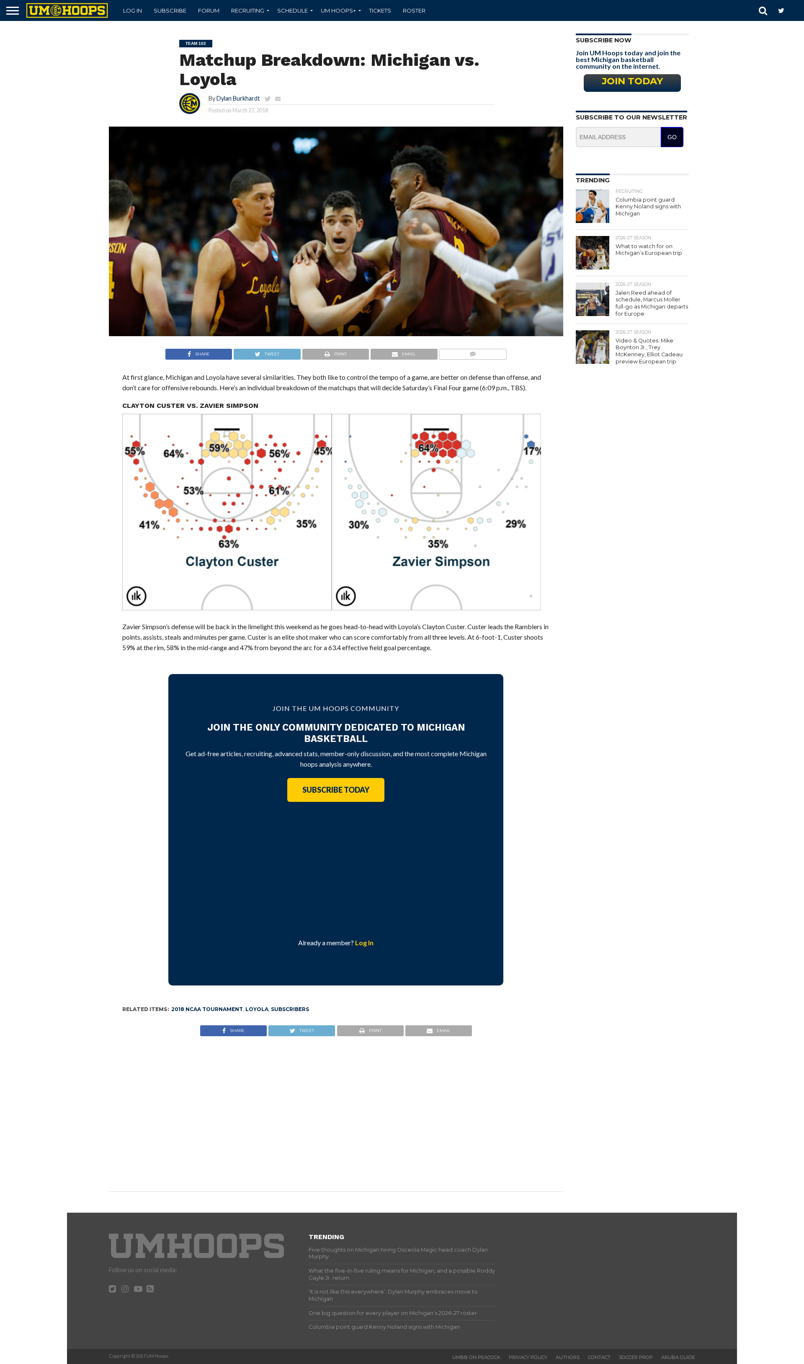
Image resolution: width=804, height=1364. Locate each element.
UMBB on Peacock (476, 1357)
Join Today (632, 81)
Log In (132, 10)
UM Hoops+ (338, 10)
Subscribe (170, 10)
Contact (599, 1357)
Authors (568, 1357)
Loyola (256, 1009)
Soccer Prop (636, 1357)
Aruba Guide (678, 1357)
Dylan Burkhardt (238, 98)
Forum (208, 10)
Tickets (380, 10)
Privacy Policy (528, 1357)
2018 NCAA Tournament (207, 1009)
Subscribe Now (603, 40)
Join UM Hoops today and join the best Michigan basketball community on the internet (628, 59)
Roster (414, 10)
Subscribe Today (335, 789)
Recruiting (247, 10)
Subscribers (290, 1009)
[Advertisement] (336, 869)
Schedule (292, 10)
